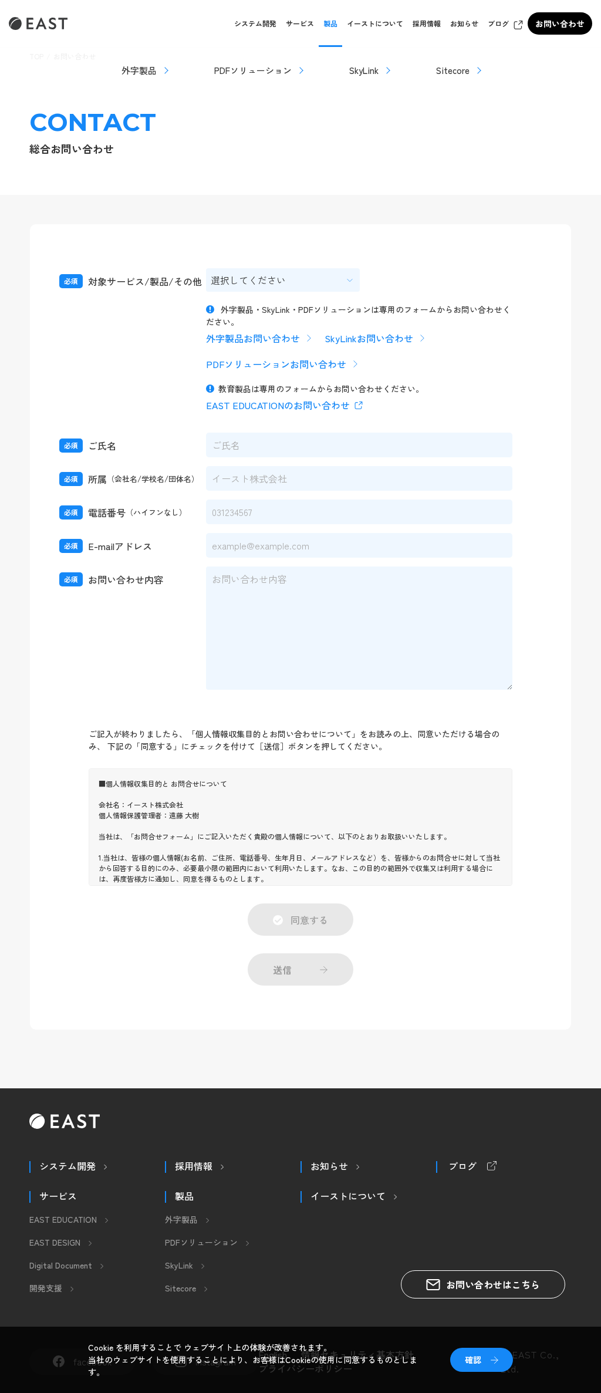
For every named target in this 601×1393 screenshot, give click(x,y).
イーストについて (375, 23)
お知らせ (464, 23)
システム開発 (255, 23)
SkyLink (364, 70)
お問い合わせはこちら (493, 1284)
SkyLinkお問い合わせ (369, 338)
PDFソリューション (253, 70)
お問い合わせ (560, 23)
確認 (473, 1359)
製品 (330, 23)
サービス (300, 23)
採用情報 (427, 23)
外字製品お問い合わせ (253, 338)
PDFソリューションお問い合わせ (276, 364)
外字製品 (139, 70)
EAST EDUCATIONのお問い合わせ (278, 405)
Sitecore (453, 70)
